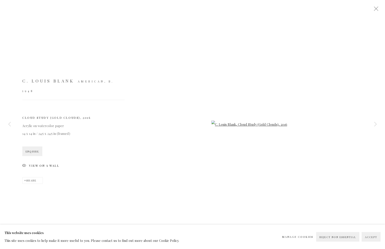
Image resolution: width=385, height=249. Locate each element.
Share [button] (31, 180)
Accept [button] (371, 237)
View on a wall (44, 165)
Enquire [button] (32, 151)
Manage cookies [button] (297, 237)
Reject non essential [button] (337, 237)
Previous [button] (9, 124)
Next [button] (375, 124)
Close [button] (375, 10)
